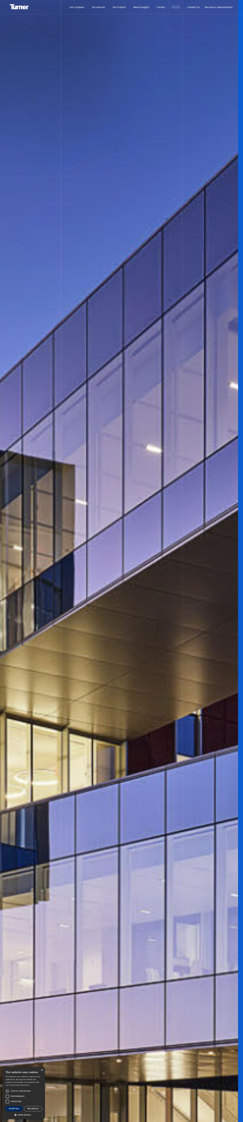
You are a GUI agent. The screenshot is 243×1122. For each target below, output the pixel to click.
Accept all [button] (14, 1108)
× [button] (42, 1070)
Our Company (77, 7)
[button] (24, 1114)
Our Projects (119, 7)
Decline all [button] (33, 1108)
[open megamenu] (175, 7)
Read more (25, 1085)
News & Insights (141, 7)
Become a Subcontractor (219, 7)
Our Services (98, 7)
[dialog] (24, 1093)
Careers (161, 7)
